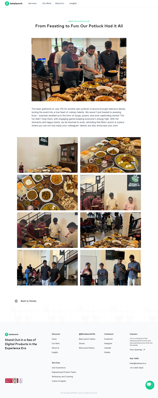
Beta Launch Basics (87, 348)
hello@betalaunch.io (138, 363)
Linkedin (107, 348)
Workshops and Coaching (62, 376)
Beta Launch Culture (87, 339)
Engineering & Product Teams (64, 372)
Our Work (46, 3)
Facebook (108, 339)
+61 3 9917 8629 (136, 368)
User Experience (59, 368)
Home (54, 339)
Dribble (107, 352)
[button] (33, 3)
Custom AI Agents (59, 381)
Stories (82, 343)
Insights (73, 3)
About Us (55, 348)
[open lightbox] (47, 155)
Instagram (108, 343)
